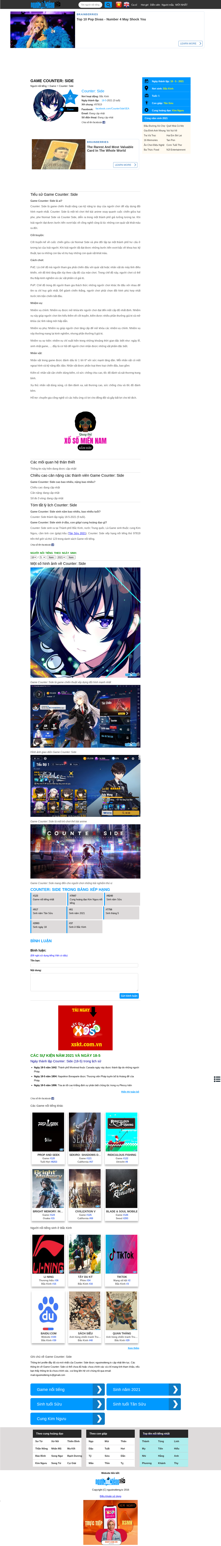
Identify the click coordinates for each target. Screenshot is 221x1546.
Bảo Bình (40, 1455)
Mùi (107, 1441)
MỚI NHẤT (181, 4)
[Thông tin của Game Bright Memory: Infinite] (48, 1207)
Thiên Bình (73, 1441)
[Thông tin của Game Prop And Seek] (48, 1150)
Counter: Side (66, 86)
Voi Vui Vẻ (171, 130)
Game (53, 86)
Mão (91, 1463)
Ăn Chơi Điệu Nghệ (154, 145)
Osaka (49, 1218)
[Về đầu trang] (217, 1542)
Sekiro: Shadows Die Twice (85, 1154)
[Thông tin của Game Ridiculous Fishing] (121, 1150)
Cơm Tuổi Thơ (174, 145)
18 (171, 81)
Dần (123, 1455)
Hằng (161, 1455)
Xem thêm (133, 1348)
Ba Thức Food (151, 149)
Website (48, 1337)
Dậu (91, 1448)
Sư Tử (39, 1441)
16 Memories (151, 140)
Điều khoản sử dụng (110, 1496)
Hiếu (176, 1448)
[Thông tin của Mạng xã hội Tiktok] (121, 1272)
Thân (123, 1441)
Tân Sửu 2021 (77, 533)
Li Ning (49, 1276)
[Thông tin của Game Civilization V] (85, 1207)
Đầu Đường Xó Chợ (154, 125)
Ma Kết (71, 1448)
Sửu (107, 1455)
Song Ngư (57, 1455)
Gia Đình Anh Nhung (155, 130)
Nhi (144, 1455)
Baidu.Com (48, 1333)
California (85, 1161)
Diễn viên (155, 4)
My (143, 1448)
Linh (176, 1441)
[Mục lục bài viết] (217, 1079)
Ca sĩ (134, 4)
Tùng (161, 1441)
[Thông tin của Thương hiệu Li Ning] (48, 1272)
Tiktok (122, 1276)
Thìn (107, 1463)
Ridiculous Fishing (122, 1154)
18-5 (104, 100)
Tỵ (122, 1463)
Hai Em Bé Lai (174, 135)
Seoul (122, 1218)
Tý (90, 1455)
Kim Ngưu (178, 110)
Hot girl (144, 4)
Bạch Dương (74, 1455)
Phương (147, 1463)
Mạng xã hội (121, 1280)
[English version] (126, 6)
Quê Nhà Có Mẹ (175, 125)
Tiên (160, 1448)
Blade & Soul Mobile (122, 1211)
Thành (145, 1441)
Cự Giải (71, 1463)
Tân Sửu (168, 103)
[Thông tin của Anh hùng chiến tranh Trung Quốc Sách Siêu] (85, 1329)
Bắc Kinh (48, 1283)
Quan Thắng (122, 1333)
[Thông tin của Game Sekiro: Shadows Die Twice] (85, 1150)
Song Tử (56, 1463)
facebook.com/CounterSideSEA (112, 108)
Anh (176, 1455)
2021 (181, 81)
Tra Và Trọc (150, 135)
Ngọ (91, 1441)
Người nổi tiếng (38, 86)
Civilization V (85, 1211)
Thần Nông (41, 1448)
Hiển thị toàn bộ (130, 1091)
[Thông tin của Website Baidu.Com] (48, 1329)
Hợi (123, 1448)
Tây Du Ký (85, 1276)
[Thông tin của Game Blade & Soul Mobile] (121, 1207)
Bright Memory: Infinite (49, 1211)
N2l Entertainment (175, 149)
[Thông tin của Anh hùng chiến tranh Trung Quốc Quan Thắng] (121, 1329)
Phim (85, 1280)
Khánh (162, 1463)
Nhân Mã (56, 1448)
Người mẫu (168, 4)
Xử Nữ (55, 1441)
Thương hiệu (48, 1280)
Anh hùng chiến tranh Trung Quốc (85, 1337)
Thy (176, 1463)
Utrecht (122, 1161)
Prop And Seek (49, 1154)
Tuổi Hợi (48, 1161)
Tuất (107, 1448)
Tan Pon (170, 140)
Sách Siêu (85, 1333)
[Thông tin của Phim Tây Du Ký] (85, 1272)
